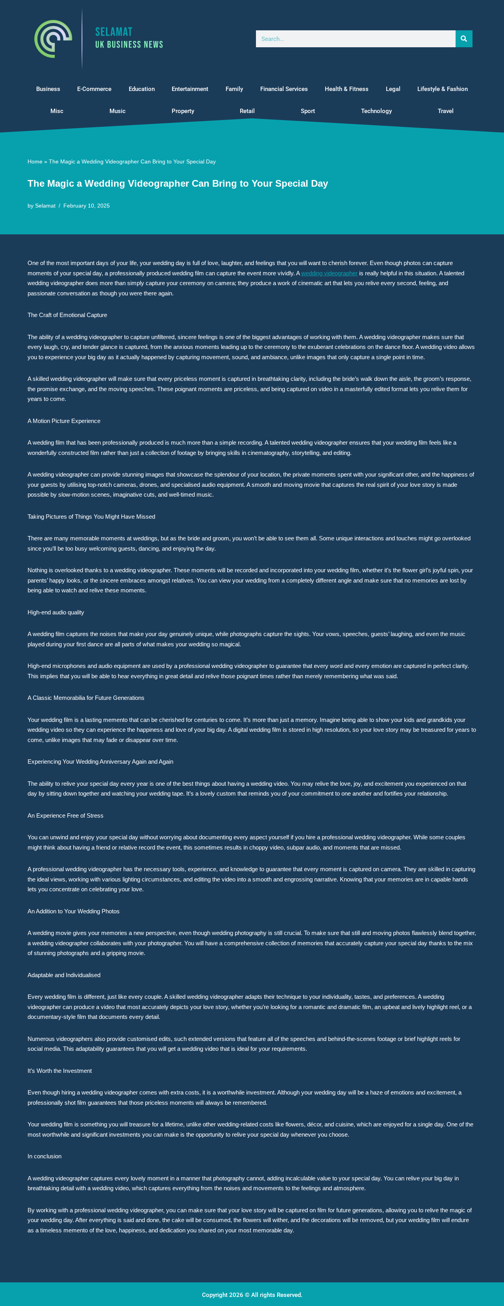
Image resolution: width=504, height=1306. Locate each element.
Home (35, 161)
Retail (247, 111)
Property (183, 111)
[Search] (464, 38)
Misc (56, 111)
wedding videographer (329, 273)
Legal (393, 89)
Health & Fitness (347, 89)
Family (234, 89)
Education (142, 89)
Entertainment (190, 89)
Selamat (45, 206)
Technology (376, 111)
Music (117, 111)
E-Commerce (94, 89)
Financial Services (284, 89)
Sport (308, 111)
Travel (446, 111)
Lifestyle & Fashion (442, 89)
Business (48, 89)
